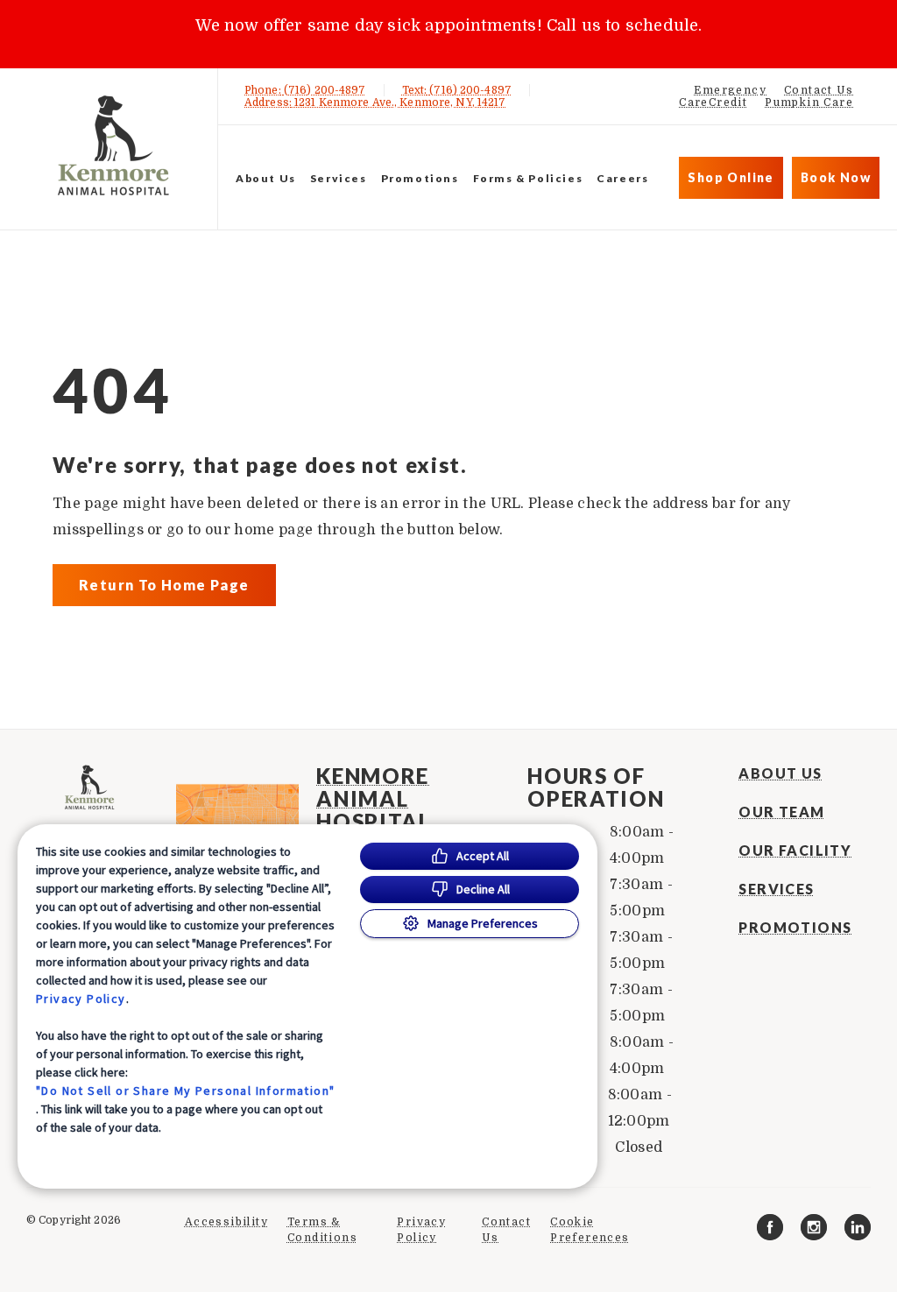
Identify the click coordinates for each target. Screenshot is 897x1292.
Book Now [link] (836, 177)
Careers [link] (622, 178)
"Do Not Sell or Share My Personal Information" (185, 1090)
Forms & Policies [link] (528, 178)
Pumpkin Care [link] (809, 102)
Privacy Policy (81, 998)
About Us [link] (780, 773)
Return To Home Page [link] (164, 584)
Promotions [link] (420, 178)
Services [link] (338, 178)
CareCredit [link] (713, 102)
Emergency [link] (730, 90)
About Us (266, 178)
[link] (113, 146)
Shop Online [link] (730, 177)
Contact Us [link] (818, 90)
